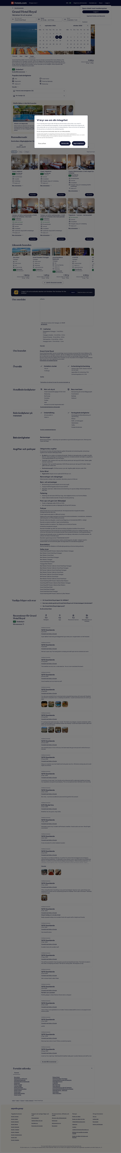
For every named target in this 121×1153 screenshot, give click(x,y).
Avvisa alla (65, 143)
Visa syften (42, 143)
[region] (61, 131)
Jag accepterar (78, 143)
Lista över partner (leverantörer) (45, 137)
